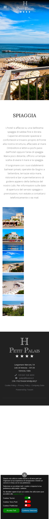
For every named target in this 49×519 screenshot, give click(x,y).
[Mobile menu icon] (5, 7)
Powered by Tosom (24, 389)
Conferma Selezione (29, 510)
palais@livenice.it (25, 378)
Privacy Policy (24, 385)
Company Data (38, 385)
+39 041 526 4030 (25, 375)
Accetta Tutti (11, 510)
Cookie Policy (10, 385)
